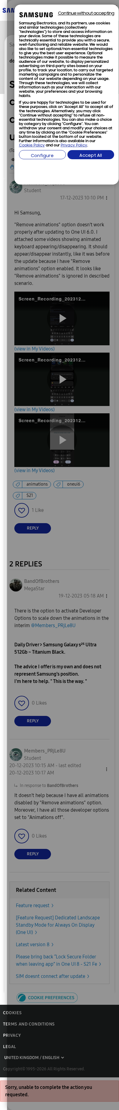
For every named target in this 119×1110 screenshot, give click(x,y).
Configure (42, 156)
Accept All (90, 155)
